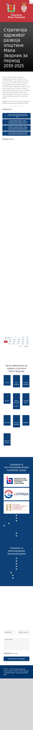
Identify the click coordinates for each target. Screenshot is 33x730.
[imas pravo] (16, 523)
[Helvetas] (16, 561)
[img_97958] (16, 518)
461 (23, 343)
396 (19, 339)
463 (20, 346)
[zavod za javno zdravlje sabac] (16, 536)
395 (14, 339)
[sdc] (16, 566)
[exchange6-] (16, 578)
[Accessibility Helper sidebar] (31, 2)
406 (14, 343)
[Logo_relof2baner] (16, 572)
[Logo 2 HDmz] (16, 525)
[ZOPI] (16, 533)
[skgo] (16, 502)
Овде (4, 101)
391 (23, 337)
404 (27, 341)
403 (23, 341)
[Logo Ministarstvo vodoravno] (16, 474)
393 (6, 339)
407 (18, 343)
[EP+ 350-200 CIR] (16, 575)
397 (23, 339)
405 (9, 343)
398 (27, 339)
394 (10, 339)
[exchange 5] (16, 558)
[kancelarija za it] (16, 515)
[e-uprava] (16, 488)
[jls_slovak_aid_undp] (16, 564)
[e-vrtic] (16, 521)
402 (19, 341)
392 (27, 337)
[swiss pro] (16, 569)
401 (14, 341)
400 (10, 341)
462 (27, 343)
